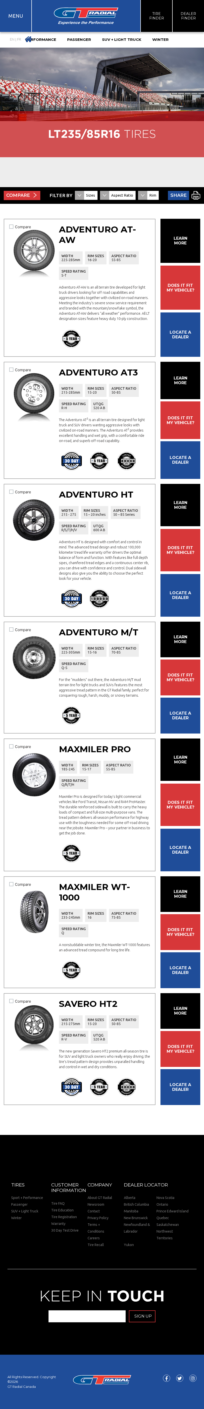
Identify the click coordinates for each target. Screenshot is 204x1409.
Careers (94, 1238)
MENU (15, 16)
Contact (94, 1211)
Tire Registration (64, 1217)
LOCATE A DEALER (180, 334)
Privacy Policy (98, 1218)
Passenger (19, 1204)
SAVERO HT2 (88, 1003)
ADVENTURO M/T (98, 632)
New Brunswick (136, 1218)
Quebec (162, 1218)
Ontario (162, 1204)
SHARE (178, 195)
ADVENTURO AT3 (98, 372)
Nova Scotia (165, 1198)
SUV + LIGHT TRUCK (121, 39)
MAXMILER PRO (95, 749)
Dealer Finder (188, 15)
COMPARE (18, 195)
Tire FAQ (58, 1203)
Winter (16, 1218)
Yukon (129, 1245)
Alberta (129, 1198)
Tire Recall (96, 1245)
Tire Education (62, 1210)
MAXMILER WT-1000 (94, 892)
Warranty (58, 1224)
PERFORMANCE (40, 39)
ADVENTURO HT (96, 494)
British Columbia (136, 1204)
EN (12, 39)
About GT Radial (100, 1198)
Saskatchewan (167, 1225)
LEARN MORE (180, 240)
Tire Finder (156, 15)
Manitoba (131, 1211)
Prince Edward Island (172, 1211)
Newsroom (96, 1204)
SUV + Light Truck (24, 1211)
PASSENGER (79, 39)
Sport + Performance (27, 1198)
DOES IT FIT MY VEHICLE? (180, 288)
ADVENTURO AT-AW (97, 234)
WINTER (160, 39)
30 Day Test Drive (65, 1230)
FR (19, 39)
